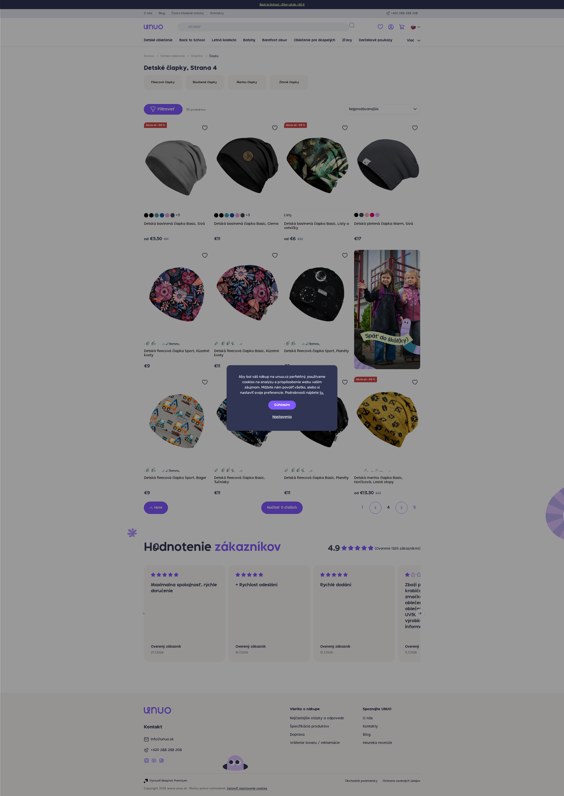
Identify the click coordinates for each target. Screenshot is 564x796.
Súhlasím (282, 405)
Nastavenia (282, 417)
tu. (322, 392)
